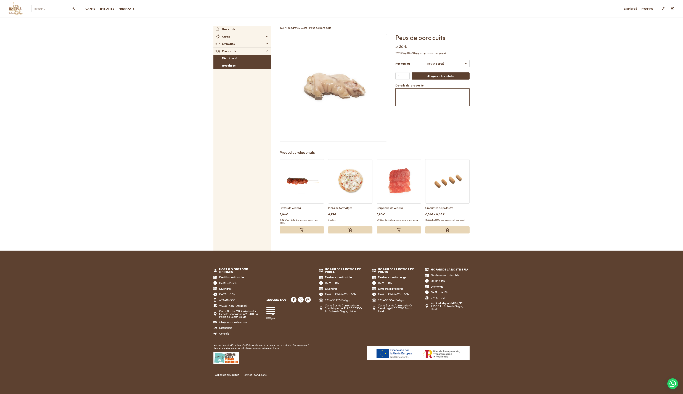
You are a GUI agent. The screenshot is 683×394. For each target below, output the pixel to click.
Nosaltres (647, 8)
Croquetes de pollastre (439, 208)
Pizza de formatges (340, 208)
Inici (282, 28)
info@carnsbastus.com (233, 322)
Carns (90, 8)
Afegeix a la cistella (440, 76)
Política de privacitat (226, 375)
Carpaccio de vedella (390, 208)
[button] (672, 383)
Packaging (402, 63)
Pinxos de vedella (290, 208)
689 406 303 (227, 300)
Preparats (126, 8)
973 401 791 (438, 297)
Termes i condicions (255, 375)
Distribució (630, 8)
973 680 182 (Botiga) (337, 300)
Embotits (106, 8)
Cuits (304, 28)
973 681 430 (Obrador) (233, 305)
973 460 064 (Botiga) (391, 300)
